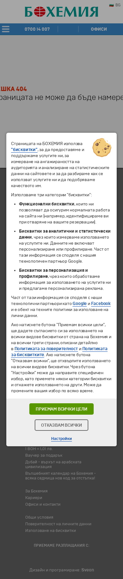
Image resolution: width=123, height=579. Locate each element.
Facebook (101, 303)
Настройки (61, 438)
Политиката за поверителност (46, 348)
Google (80, 303)
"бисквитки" (24, 149)
